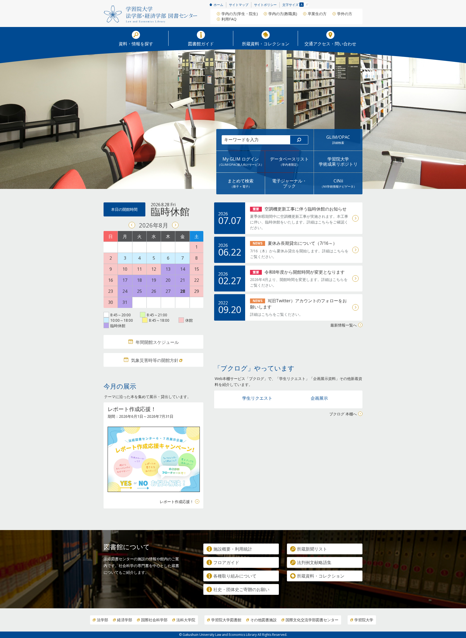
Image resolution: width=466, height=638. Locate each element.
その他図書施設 (263, 619)
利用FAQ (229, 19)
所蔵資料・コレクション (265, 43)
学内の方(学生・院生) (239, 13)
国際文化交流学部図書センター (312, 619)
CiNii (338, 183)
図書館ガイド (201, 43)
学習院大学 (363, 619)
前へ (132, 225)
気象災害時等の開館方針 (155, 360)
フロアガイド (226, 562)
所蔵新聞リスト (312, 549)
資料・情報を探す (136, 43)
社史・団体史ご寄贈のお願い (241, 589)
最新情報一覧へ (343, 325)
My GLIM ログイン (240, 161)
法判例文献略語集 (314, 562)
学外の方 (344, 13)
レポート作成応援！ (177, 501)
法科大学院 (185, 619)
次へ (175, 225)
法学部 (102, 619)
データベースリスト (289, 161)
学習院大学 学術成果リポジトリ (338, 161)
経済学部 (124, 619)
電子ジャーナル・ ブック (289, 183)
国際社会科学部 (154, 619)
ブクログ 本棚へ (343, 413)
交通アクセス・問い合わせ (330, 43)
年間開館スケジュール (157, 342)
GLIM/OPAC (338, 139)
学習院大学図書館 (226, 619)
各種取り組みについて (234, 576)
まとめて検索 (240, 183)
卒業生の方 (317, 13)
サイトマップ (238, 4)
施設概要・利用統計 (232, 549)
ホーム (218, 4)
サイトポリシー (265, 4)
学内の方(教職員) (282, 13)
